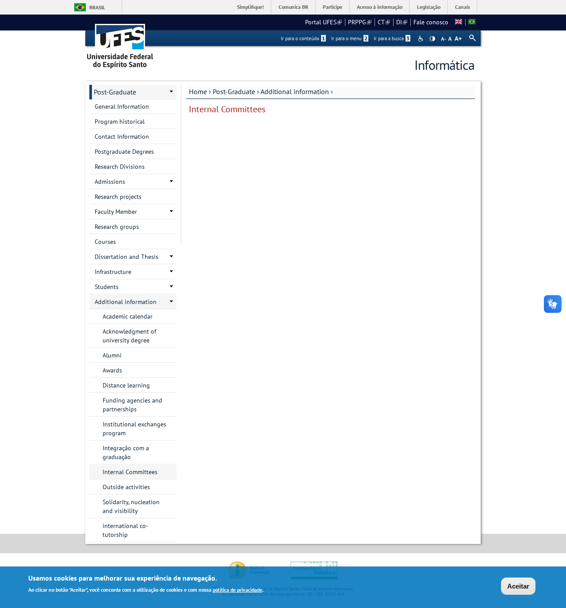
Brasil (97, 7)
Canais (462, 7)
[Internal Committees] (458, 22)
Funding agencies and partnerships (132, 404)
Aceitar (518, 586)
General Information (122, 106)
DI (401, 22)
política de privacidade (237, 589)
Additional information (294, 91)
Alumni (112, 355)
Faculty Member (116, 212)
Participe (332, 7)
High (432, 39)
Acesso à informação (379, 7)
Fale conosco (430, 22)
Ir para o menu (349, 38)
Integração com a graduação (126, 452)
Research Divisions (120, 167)
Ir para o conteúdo (303, 38)
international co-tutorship (125, 530)
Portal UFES (323, 22)
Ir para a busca (391, 38)
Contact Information (122, 137)
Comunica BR (293, 7)
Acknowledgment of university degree (129, 335)
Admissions (110, 182)
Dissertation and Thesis (126, 257)
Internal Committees (130, 472)
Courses (105, 242)
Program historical (120, 121)
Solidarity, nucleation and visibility (131, 506)
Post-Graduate (234, 91)
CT (384, 22)
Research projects (118, 197)
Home (198, 91)
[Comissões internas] (471, 22)
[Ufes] (120, 43)
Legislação (428, 7)
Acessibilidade (421, 39)
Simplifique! (250, 7)
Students (107, 287)
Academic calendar (128, 316)
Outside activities (126, 487)
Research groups (117, 227)
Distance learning (126, 385)
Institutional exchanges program (134, 428)
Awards (112, 370)
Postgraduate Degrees (124, 152)
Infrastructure (113, 272)
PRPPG (359, 22)
